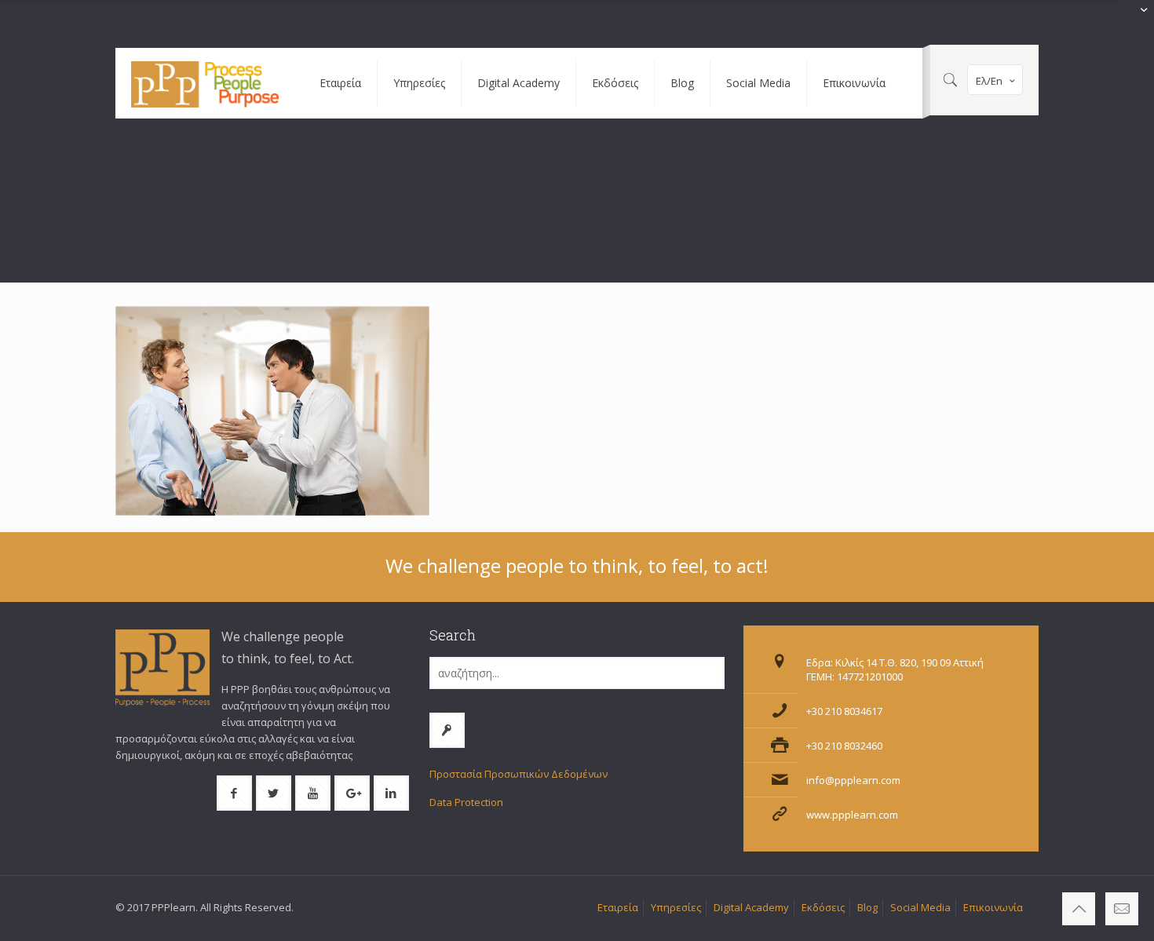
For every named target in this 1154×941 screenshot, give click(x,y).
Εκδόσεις (823, 907)
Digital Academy (751, 907)
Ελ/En (989, 81)
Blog (867, 907)
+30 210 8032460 (844, 746)
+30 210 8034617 (844, 711)
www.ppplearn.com (852, 815)
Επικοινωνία (993, 907)
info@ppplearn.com (853, 780)
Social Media (920, 907)
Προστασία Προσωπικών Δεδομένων (518, 774)
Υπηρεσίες (676, 907)
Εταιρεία (617, 907)
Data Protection (466, 802)
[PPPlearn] (205, 83)
